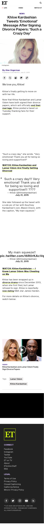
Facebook (8, 449)
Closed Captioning (12, 484)
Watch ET (38, 8)
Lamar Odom (16, 379)
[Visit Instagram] (19, 501)
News (22, 13)
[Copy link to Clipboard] (27, 78)
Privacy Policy (10, 481)
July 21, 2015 (22, 195)
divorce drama (10, 282)
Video (20, 8)
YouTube (8, 457)
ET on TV (8, 460)
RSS (6, 469)
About (7, 463)
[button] (22, 350)
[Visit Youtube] (26, 500)
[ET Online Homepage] (5, 3)
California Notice (11, 487)
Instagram (8, 452)
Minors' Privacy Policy (14, 489)
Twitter (7, 454)
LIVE (5, 8)
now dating (8, 291)
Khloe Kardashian (18, 384)
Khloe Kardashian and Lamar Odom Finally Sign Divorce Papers (20, 368)
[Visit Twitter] (13, 501)
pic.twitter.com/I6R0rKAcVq (22, 256)
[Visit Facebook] (6, 501)
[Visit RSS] (33, 501)
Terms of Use (10, 478)
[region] (22, 405)
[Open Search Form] (41, 3)
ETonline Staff (10, 466)
